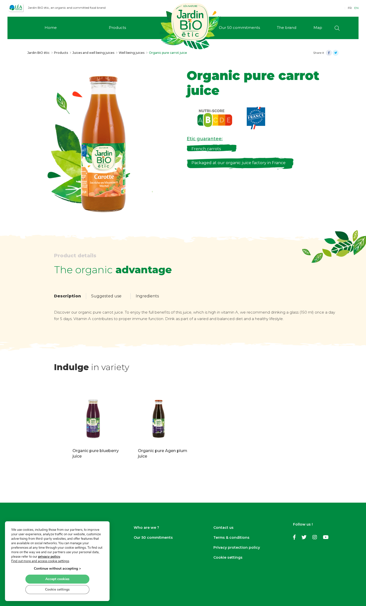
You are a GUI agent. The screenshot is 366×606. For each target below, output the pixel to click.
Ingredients (147, 296)
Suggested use (106, 296)
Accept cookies (57, 579)
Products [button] (117, 27)
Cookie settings (228, 557)
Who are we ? (146, 527)
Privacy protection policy (236, 547)
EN (356, 8)
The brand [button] (286, 27)
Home (51, 27)
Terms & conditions (231, 537)
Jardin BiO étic (38, 53)
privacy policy (49, 556)
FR (350, 8)
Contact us (223, 527)
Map (317, 27)
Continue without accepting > (57, 568)
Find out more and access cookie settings (40, 561)
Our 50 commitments (153, 537)
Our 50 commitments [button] (239, 27)
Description (67, 296)
